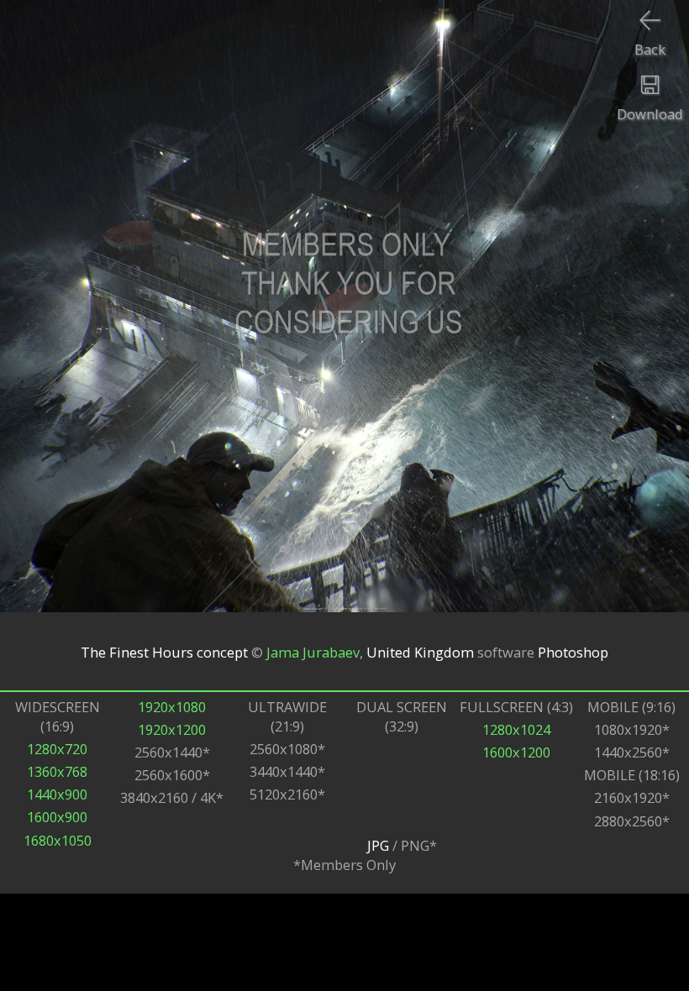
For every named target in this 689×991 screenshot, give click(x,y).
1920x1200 (172, 729)
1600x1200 (516, 752)
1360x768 (57, 771)
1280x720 (57, 748)
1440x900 (57, 794)
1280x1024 (516, 729)
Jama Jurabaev (313, 651)
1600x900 (57, 816)
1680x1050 (58, 840)
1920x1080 (172, 706)
